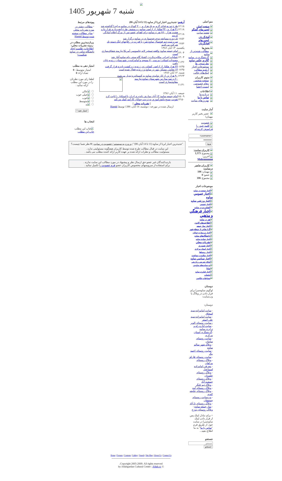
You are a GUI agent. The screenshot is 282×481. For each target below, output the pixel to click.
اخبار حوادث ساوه (203, 239)
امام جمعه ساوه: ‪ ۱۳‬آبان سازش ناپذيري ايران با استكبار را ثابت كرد (142, 96)
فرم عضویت (108, 165)
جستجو (208, 446)
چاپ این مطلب (86, 131)
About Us (158, 455)
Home (113, 455)
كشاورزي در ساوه (202, 207)
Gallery (135, 455)
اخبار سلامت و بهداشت (201, 255)
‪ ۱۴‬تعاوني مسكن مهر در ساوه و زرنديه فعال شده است (148, 69)
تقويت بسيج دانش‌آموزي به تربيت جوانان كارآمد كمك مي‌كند (146, 99)
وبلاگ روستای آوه (201, 388)
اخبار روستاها (204, 252)
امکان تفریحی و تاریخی (200, 262)
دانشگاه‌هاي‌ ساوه (202, 236)
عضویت (205, 122)
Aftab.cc (156, 466)
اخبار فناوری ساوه (202, 272)
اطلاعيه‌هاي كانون (202, 223)
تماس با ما (206, 427)
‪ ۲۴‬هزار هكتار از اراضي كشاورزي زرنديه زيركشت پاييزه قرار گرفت (141, 66)
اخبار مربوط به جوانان (201, 233)
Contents (127, 455)
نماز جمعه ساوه (202, 406)
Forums (120, 455)
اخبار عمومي (205, 204)
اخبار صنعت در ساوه (202, 190)
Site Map (149, 455)
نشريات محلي (203, 242)
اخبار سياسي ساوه (200, 258)
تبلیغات (207, 275)
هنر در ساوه (205, 219)
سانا (208, 268)
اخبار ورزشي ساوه (200, 201)
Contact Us (167, 455)
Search (141, 455)
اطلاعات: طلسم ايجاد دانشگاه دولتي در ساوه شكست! (82, 51)
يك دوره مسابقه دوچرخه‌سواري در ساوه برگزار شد (150, 38)
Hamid (113, 106)
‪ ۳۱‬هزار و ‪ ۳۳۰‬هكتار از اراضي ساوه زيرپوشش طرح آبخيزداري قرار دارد (139, 29)
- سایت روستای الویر (201, 323)
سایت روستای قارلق (200, 357)
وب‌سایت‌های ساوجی (201, 265)
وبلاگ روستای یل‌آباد (200, 403)
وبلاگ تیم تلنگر (203, 384)
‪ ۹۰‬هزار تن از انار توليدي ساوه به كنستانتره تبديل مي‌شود (147, 75)
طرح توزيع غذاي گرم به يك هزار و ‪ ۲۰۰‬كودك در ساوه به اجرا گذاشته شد (139, 26)
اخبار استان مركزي (202, 249)
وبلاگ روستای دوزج (202, 409)
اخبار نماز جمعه (203, 226)
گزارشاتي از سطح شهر (200, 229)
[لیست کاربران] (211, 150)
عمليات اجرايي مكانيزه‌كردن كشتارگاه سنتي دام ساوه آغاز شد (144, 57)
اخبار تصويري (204, 245)
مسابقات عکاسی (203, 278)
